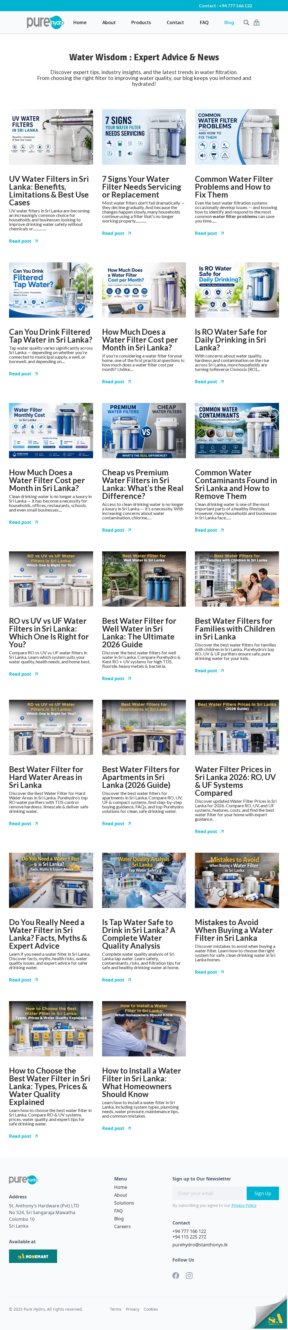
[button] (256, 22)
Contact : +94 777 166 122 (225, 5)
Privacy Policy (243, 1205)
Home (80, 22)
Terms (116, 1309)
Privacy (132, 1309)
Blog (229, 22)
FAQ (204, 22)
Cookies (151, 1309)
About (109, 22)
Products (141, 22)
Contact (175, 22)
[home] (45, 22)
